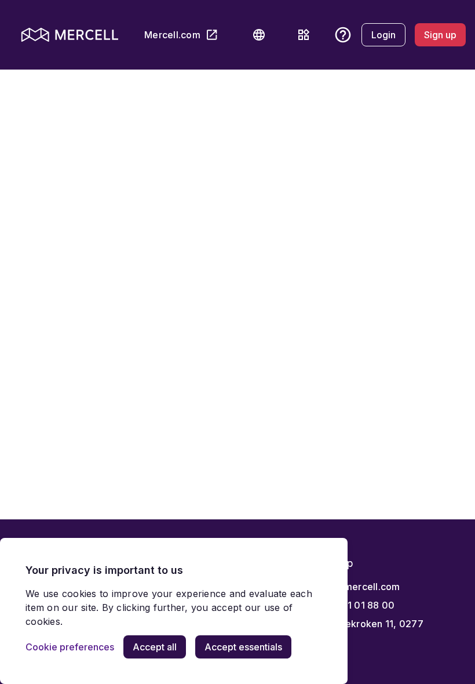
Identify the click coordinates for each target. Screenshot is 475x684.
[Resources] (303, 34)
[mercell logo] (69, 34)
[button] (259, 34)
